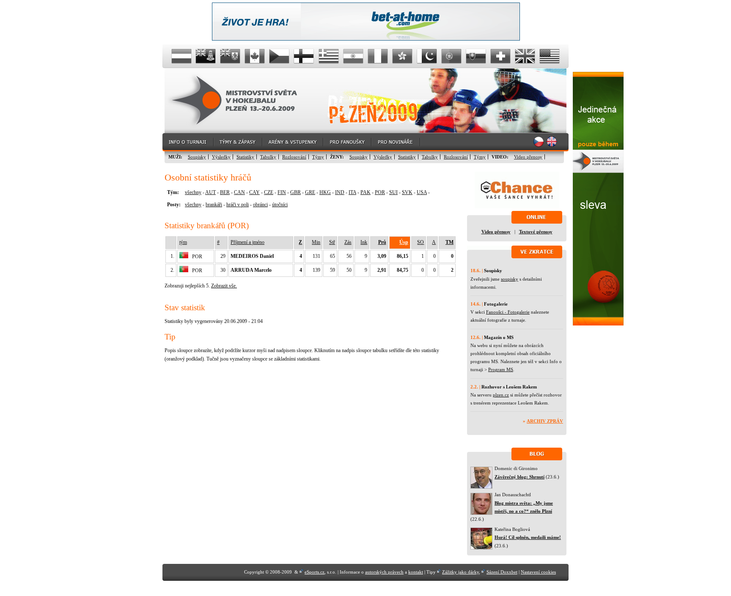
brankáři (214, 205)
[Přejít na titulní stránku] (240, 100)
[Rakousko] (181, 56)
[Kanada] (255, 56)
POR (380, 192)
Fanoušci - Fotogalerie (508, 311)
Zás (348, 242)
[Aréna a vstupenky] (293, 142)
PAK (365, 192)
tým (183, 242)
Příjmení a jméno (247, 242)
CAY (254, 192)
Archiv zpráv (545, 421)
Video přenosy (528, 156)
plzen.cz (501, 394)
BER (225, 192)
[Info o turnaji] (188, 142)
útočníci (280, 205)
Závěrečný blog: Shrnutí (519, 476)
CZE (268, 192)
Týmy (318, 156)
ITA (352, 192)
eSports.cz (314, 571)
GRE (310, 192)
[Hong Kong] (402, 56)
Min (316, 242)
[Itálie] (378, 56)
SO (420, 242)
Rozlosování (294, 156)
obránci (260, 205)
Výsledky (221, 156)
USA (422, 192)
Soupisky (197, 156)
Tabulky (268, 156)
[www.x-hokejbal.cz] (598, 324)
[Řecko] (329, 56)
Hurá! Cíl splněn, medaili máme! (528, 537)
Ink (363, 242)
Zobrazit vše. (224, 286)
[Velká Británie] (525, 56)
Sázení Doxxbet (501, 571)
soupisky (509, 279)
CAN (239, 192)
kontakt (415, 571)
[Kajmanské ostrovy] (206, 56)
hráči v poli (237, 205)
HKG (325, 192)
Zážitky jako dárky (460, 571)
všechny (193, 192)
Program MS (500, 369)
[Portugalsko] (451, 56)
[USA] (549, 56)
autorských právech (384, 571)
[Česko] (279, 56)
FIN (282, 192)
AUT (210, 192)
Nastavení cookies (538, 571)
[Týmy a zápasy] (238, 142)
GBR (295, 192)
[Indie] (353, 56)
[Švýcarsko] (500, 56)
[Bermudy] (230, 56)
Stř (332, 242)
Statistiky (245, 156)
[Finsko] (304, 56)
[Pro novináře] (396, 142)
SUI (393, 192)
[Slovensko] (476, 56)
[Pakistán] (427, 56)
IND (339, 192)
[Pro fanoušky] (348, 142)
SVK (407, 192)
